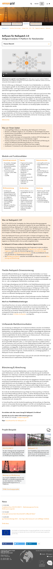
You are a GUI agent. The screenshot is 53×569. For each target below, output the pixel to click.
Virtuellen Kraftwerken (19, 314)
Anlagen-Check (25, 28)
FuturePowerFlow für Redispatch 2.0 (15, 420)
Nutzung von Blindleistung (11, 475)
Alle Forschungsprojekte (11, 489)
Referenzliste (5, 120)
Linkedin (43, 554)
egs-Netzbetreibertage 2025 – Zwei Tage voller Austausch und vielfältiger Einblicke (25, 519)
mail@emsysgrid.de (23, 417)
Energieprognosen (6, 23)
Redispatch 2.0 (5, 28)
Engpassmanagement (40, 28)
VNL (33, 28)
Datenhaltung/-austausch (9, 160)
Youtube (50, 556)
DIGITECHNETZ (8, 448)
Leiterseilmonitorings (40, 251)
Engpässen (8, 251)
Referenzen (48, 28)
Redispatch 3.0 (32, 448)
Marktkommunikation (13, 256)
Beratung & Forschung (36, 23)
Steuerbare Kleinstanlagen (15, 28)
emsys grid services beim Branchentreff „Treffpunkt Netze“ (18, 514)
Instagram (50, 554)
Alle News (6, 523)
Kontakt (37, 550)
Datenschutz (43, 550)
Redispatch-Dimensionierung (22, 253)
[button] (7, 544)
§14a (30, 28)
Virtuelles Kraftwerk (17, 23)
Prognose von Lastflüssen (35, 249)
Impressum (49, 550)
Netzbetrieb (26, 23)
